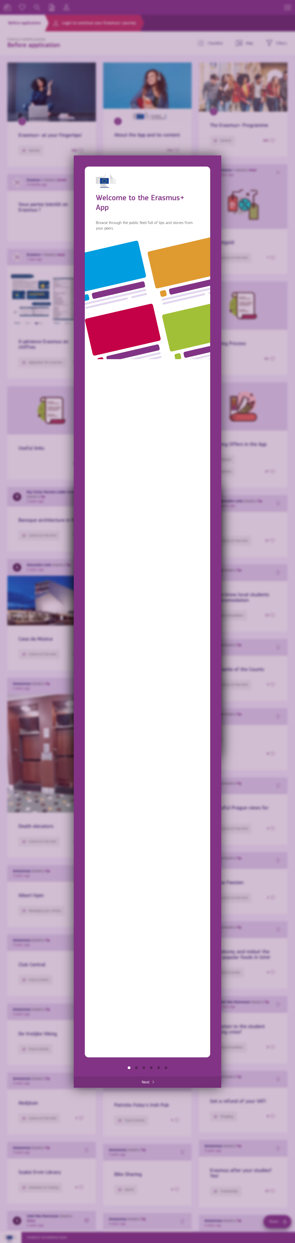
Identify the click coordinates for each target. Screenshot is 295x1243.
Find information (136, 1067)
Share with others (143, 1067)
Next (146, 1081)
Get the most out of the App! (166, 1067)
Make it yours (151, 1067)
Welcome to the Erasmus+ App (129, 1067)
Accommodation (158, 1067)
